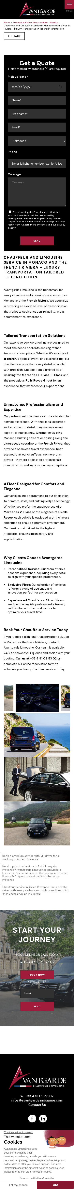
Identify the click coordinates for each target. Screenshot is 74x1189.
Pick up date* (18, 77)
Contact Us (37, 1104)
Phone (12, 152)
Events (54, 22)
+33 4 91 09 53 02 (37, 962)
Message (14, 174)
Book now (37, 974)
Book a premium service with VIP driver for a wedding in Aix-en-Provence (30, 857)
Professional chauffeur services (30, 22)
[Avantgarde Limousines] (37, 9)
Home (7, 22)
